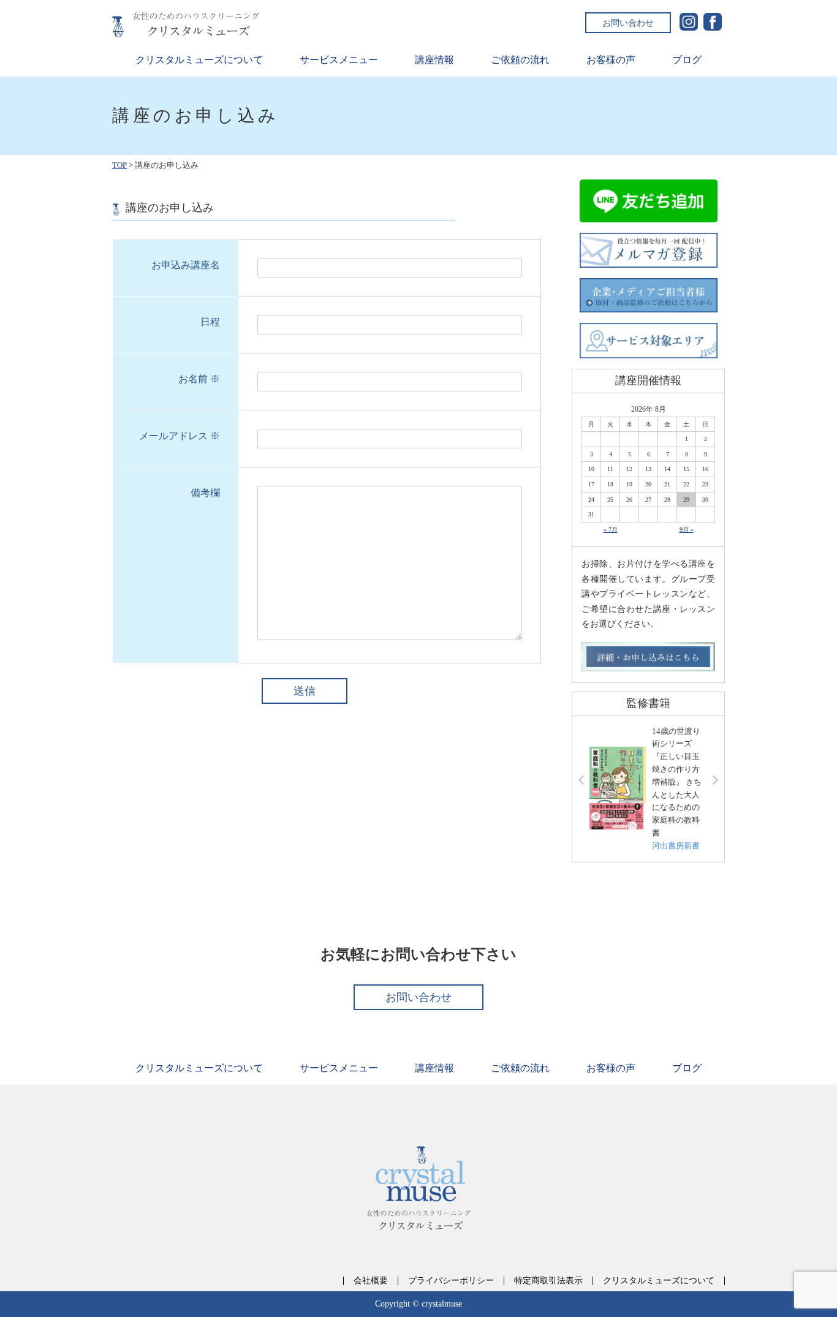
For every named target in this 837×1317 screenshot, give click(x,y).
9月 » (687, 529)
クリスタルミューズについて (199, 60)
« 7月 (611, 529)
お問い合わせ (628, 23)
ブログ (687, 60)
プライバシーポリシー (451, 1281)
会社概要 (371, 1281)
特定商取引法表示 (548, 1281)
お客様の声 (610, 60)
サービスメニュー (339, 60)
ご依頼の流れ (520, 60)
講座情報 (434, 60)
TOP (119, 165)
